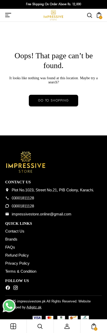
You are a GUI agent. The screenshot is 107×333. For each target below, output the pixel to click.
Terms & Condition (20, 271)
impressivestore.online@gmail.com (41, 214)
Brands (11, 239)
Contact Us (14, 231)
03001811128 (23, 198)
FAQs (10, 247)
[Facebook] (7, 288)
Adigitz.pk (34, 307)
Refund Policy (17, 255)
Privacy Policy (17, 263)
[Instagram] (15, 288)
